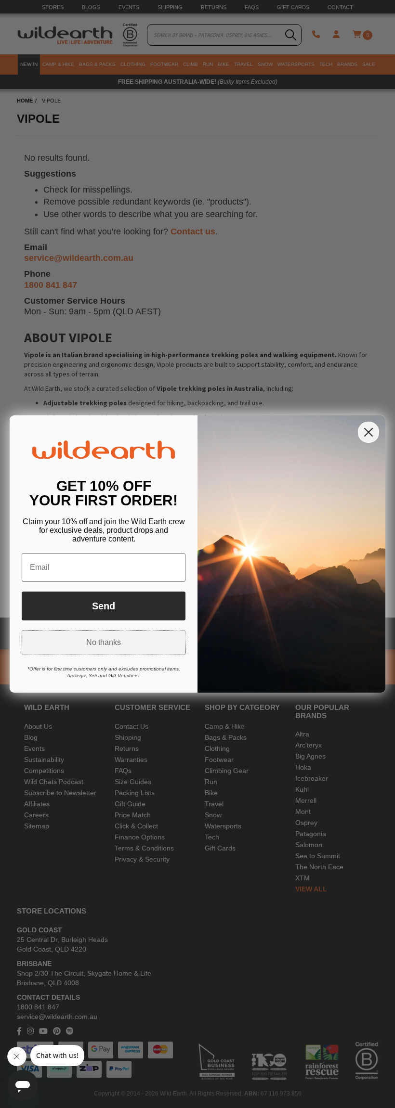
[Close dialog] (368, 432)
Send (103, 606)
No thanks (103, 642)
